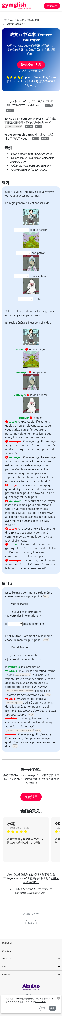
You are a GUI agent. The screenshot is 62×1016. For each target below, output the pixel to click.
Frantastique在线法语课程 (30, 893)
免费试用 (52, 6)
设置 (43, 1008)
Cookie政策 (40, 1001)
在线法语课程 (17, 20)
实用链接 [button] (6, 974)
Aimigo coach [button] (10, 958)
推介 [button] (4, 966)
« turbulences (31, 914)
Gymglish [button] (7, 951)
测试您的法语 (31, 64)
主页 (4, 20)
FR (51, 105)
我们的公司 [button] (7, 943)
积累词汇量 (33, 20)
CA (11, 110)
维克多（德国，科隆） (19, 828)
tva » (31, 923)
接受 (52, 1008)
